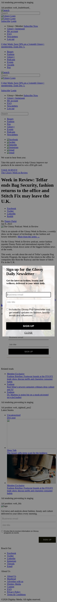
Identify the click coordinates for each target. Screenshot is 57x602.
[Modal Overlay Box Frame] (28, 301)
